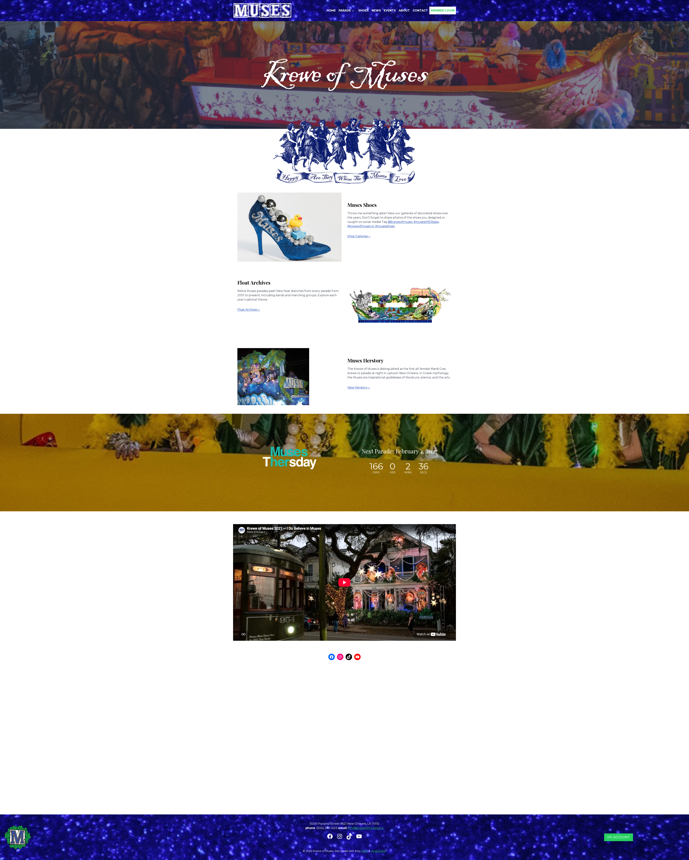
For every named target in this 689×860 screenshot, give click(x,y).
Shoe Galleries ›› (358, 236)
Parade (345, 10)
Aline (364, 851)
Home (331, 10)
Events (390, 10)
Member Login (442, 10)
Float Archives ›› (248, 309)
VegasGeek (378, 851)
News (376, 10)
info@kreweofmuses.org (365, 828)
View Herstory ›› (358, 387)
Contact (420, 10)
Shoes (363, 10)
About (404, 10)
